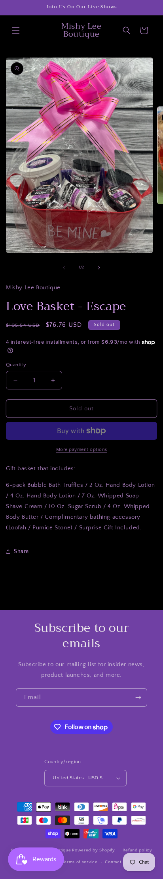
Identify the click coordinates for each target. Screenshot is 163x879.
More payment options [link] (81, 449)
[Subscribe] (138, 697)
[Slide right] (99, 267)
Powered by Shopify (93, 849)
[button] (16, 30)
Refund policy (137, 850)
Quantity (16, 364)
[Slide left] (64, 267)
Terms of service (80, 862)
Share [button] (21, 551)
